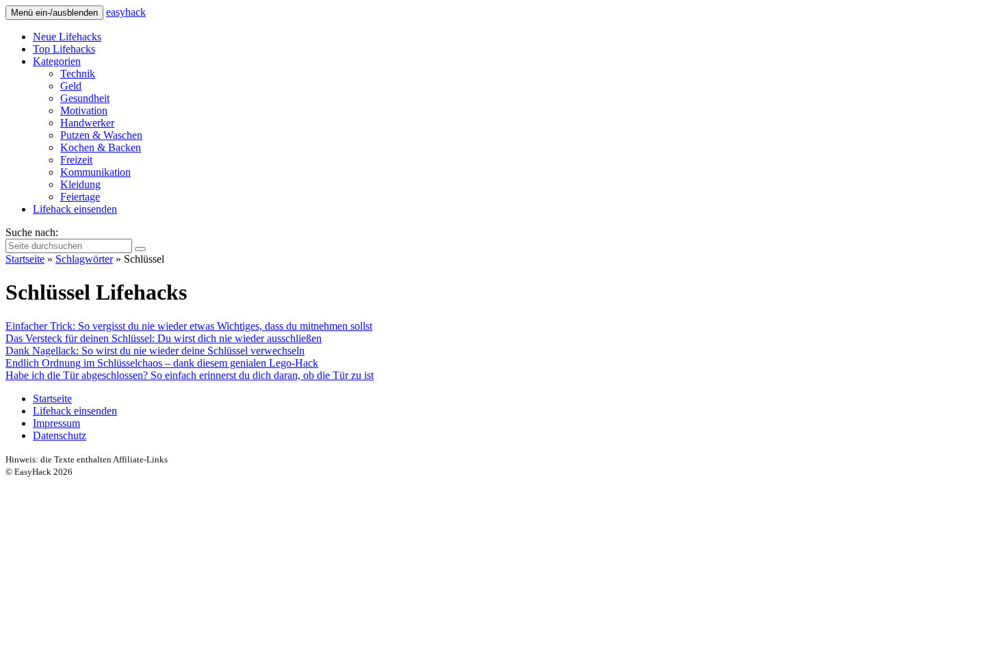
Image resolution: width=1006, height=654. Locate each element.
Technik (77, 73)
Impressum (56, 423)
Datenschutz (59, 435)
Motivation (83, 110)
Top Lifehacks (64, 49)
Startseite (24, 259)
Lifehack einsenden (75, 209)
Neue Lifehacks (67, 36)
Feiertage (80, 196)
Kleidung (80, 184)
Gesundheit (84, 98)
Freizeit (76, 160)
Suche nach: (31, 232)
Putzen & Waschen (101, 135)
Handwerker (87, 123)
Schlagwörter (84, 259)
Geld (70, 86)
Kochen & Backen (100, 147)
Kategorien (57, 61)
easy (126, 12)
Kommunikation (95, 172)
